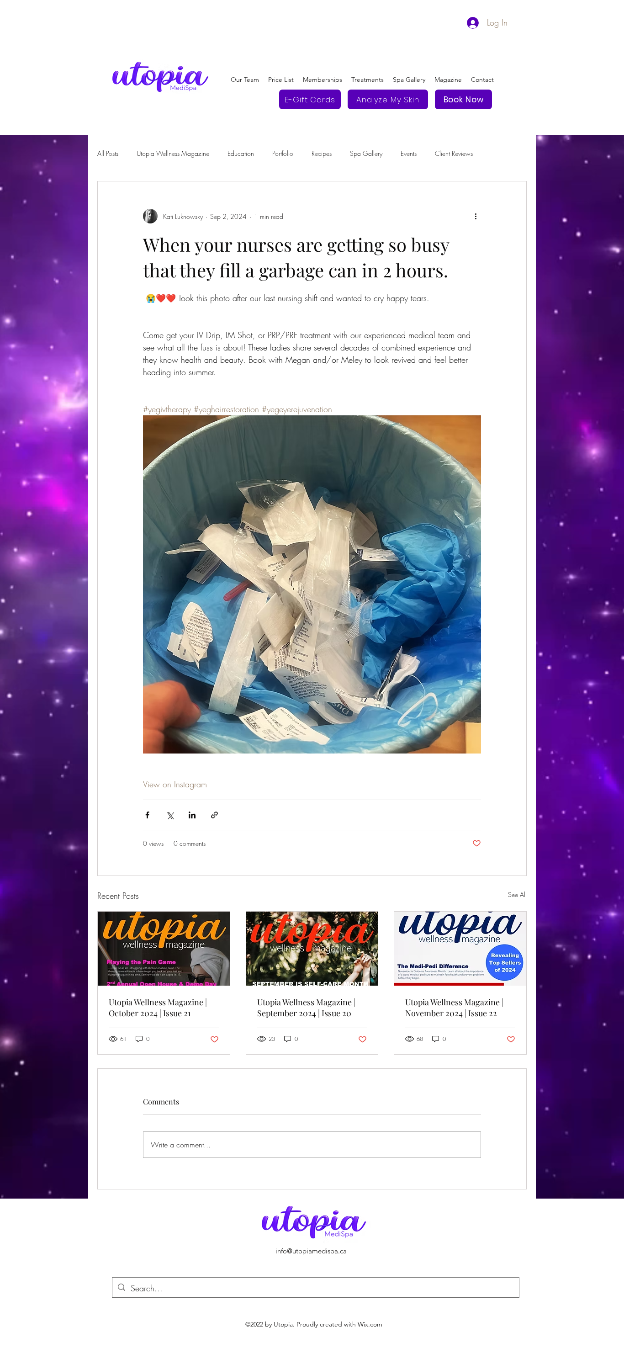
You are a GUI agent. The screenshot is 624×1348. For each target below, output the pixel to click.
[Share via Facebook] (147, 815)
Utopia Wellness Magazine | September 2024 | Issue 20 (306, 1008)
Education (240, 153)
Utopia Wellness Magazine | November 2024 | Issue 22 (454, 1008)
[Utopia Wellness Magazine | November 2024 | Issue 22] (460, 949)
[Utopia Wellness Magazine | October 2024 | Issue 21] (164, 949)
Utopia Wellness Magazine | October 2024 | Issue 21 (158, 1008)
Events (409, 153)
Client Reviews (454, 153)
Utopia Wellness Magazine (173, 153)
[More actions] (475, 216)
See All (517, 894)
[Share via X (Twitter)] (169, 815)
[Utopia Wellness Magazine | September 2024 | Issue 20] (312, 949)
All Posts (107, 153)
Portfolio (282, 153)
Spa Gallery (366, 153)
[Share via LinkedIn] (192, 815)
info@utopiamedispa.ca (311, 1251)
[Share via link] (214, 815)
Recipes (322, 153)
